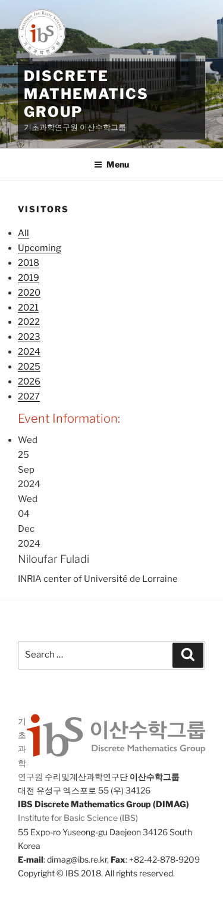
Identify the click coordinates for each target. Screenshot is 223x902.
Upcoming (39, 248)
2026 (29, 381)
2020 (29, 292)
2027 (29, 396)
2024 (29, 351)
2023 (29, 336)
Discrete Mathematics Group (86, 93)
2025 (29, 366)
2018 (28, 263)
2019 (28, 277)
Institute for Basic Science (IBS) (78, 818)
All (23, 233)
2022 (29, 322)
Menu (117, 164)
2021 (28, 307)
